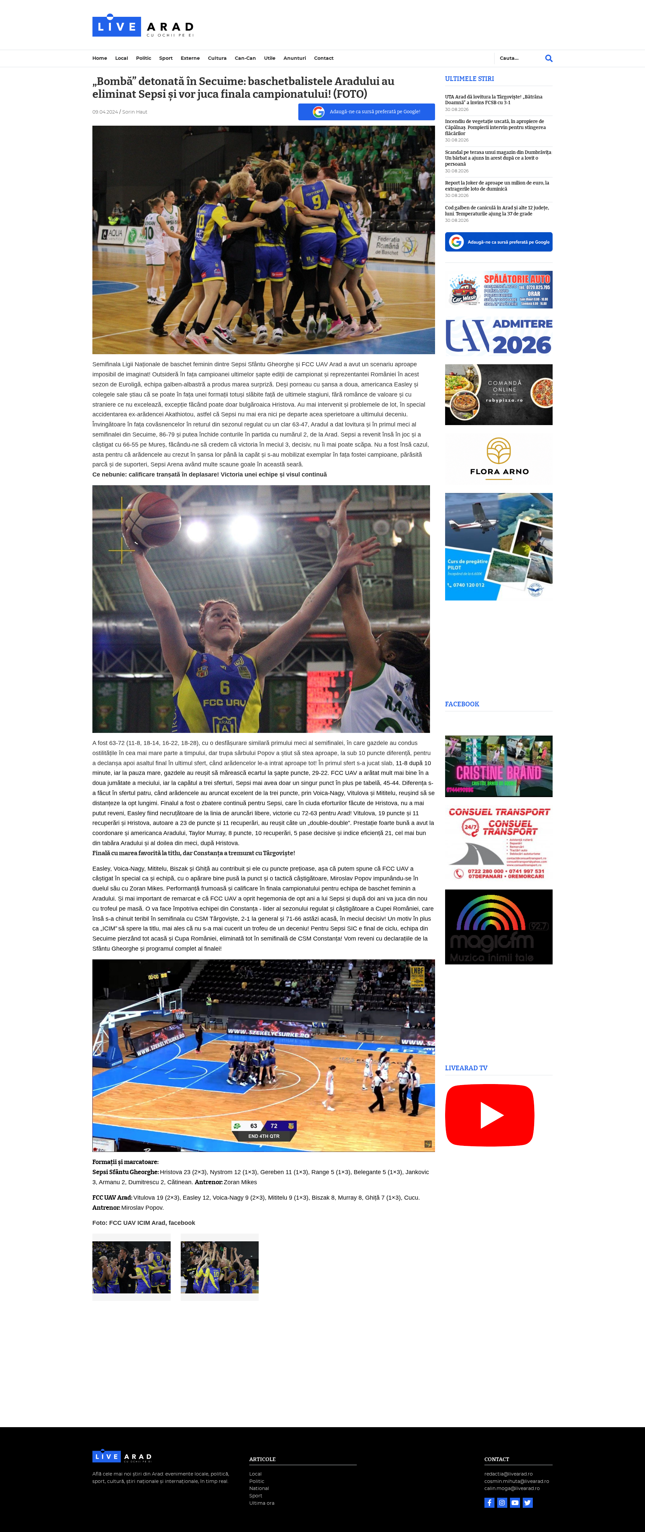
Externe (190, 58)
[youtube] (515, 1503)
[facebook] (490, 1503)
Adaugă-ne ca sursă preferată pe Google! (375, 111)
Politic (143, 58)
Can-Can (245, 58)
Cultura (217, 58)
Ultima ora (261, 1503)
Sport (166, 58)
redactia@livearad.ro (508, 1474)
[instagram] (503, 1503)
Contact (324, 58)
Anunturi (295, 58)
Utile (269, 58)
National (259, 1488)
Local (121, 58)
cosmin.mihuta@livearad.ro (516, 1481)
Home (99, 58)
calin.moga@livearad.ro (512, 1488)
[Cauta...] (549, 58)
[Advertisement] (381, 25)
